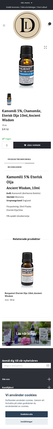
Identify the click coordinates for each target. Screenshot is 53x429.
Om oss (6, 379)
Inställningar (27, 421)
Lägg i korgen (33, 145)
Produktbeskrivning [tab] (19, 159)
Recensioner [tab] (15, 167)
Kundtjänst (8, 387)
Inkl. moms (25, 2)
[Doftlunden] (27, 25)
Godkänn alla (26, 414)
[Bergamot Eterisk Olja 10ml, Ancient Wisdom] (26, 270)
